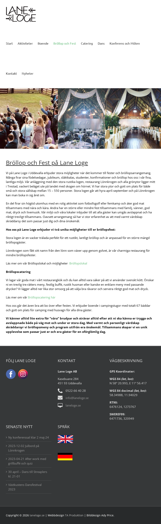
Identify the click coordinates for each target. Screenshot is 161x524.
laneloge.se (73, 405)
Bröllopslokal (78, 263)
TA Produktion (74, 515)
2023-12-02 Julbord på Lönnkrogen (23, 448)
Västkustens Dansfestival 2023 (25, 487)
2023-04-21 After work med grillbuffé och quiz (27, 461)
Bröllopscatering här (41, 297)
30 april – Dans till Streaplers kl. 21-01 (27, 474)
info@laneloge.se (77, 398)
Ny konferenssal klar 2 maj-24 (28, 437)
